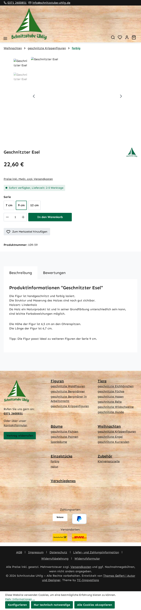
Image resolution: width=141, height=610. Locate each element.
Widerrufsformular (87, 558)
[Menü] (5, 38)
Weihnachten (109, 426)
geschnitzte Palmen (64, 436)
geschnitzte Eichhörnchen (115, 386)
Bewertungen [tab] (54, 272)
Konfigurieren (17, 605)
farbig (55, 461)
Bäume (57, 426)
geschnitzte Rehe (110, 401)
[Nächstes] (121, 97)
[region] (70, 96)
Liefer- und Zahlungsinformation (96, 552)
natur (54, 466)
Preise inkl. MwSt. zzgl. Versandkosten (28, 179)
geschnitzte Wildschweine (116, 407)
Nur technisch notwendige (52, 605)
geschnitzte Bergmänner (68, 391)
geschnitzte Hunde (111, 412)
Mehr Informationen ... (20, 599)
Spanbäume (59, 442)
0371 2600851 (17, 2)
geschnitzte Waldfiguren (68, 386)
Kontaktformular (15, 425)
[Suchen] (112, 37)
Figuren (57, 381)
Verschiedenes (63, 481)
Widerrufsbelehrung (54, 558)
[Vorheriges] (34, 97)
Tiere (102, 381)
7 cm (9, 205)
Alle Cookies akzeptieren (94, 605)
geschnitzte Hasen (111, 396)
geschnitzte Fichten (64, 431)
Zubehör (105, 456)
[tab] (20, 272)
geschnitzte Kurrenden (113, 442)
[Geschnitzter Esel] (77, 96)
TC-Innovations (88, 580)
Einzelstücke (61, 456)
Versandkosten (80, 567)
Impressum (36, 552)
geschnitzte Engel (110, 436)
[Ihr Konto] (126, 37)
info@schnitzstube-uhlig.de (51, 2)
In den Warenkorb (50, 217)
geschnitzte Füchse (111, 391)
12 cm (34, 205)
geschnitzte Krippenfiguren (70, 406)
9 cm (21, 205)
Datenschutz (58, 552)
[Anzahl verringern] (7, 217)
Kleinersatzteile (109, 461)
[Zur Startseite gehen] (58, 24)
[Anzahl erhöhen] (23, 217)
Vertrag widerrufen (19, 435)
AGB (19, 552)
